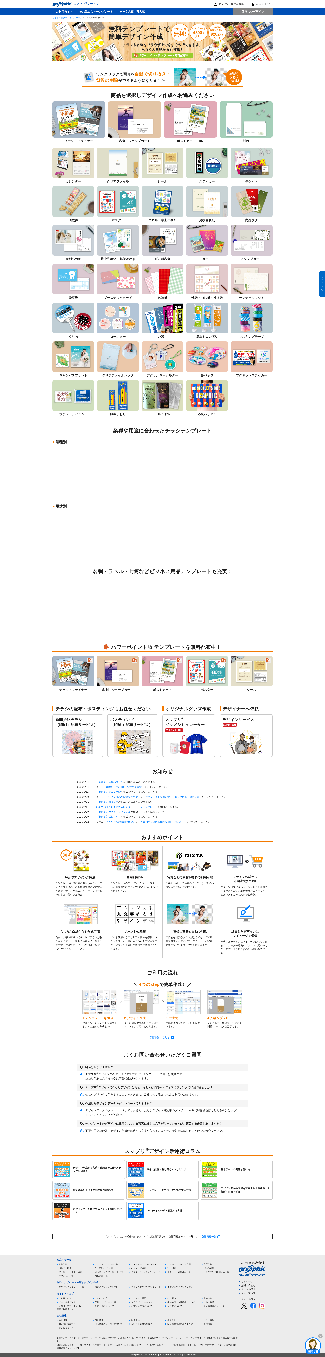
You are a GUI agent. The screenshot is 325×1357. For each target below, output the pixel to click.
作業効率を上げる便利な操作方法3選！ (162, 821)
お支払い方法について (141, 1306)
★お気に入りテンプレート (96, 11)
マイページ (247, 1281)
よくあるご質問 (138, 1298)
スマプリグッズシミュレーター (146, 1272)
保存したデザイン (253, 11)
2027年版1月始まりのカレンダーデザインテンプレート (127, 807)
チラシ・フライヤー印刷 (106, 1264)
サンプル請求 (248, 1289)
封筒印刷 (171, 1268)
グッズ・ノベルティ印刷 (70, 1272)
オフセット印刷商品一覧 (179, 1272)
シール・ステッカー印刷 (179, 1264)
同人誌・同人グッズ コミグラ (109, 1272)
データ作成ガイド (67, 1302)
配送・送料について (104, 1306)
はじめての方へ (102, 1298)
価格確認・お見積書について (181, 1302)
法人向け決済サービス (214, 1306)
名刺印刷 (63, 1264)
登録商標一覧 (209, 1236)
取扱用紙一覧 (101, 1276)
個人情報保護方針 (67, 1324)
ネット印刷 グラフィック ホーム (67, 18)
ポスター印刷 (65, 1268)
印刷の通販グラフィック (68, 1345)
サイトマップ (248, 1293)
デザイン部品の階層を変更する (123, 797)
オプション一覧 (66, 1276)
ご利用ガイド (64, 11)
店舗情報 (99, 1320)
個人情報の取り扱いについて (109, 1324)
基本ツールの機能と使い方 (121, 821)
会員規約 (171, 1320)
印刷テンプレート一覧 (105, 1302)
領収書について (174, 1306)
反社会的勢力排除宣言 (141, 1324)
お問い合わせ (248, 1285)
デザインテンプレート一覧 (71, 1287)
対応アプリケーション (141, 1302)
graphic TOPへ (264, 4)
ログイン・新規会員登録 (232, 4)
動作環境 (171, 1298)
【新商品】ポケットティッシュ (113, 811)
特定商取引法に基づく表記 (180, 1324)
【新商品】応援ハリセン (109, 782)
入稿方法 (208, 1298)
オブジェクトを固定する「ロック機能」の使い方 (172, 797)
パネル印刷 (209, 1268)
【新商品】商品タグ (107, 801)
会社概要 (63, 1320)
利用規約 (135, 1320)
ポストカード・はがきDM (143, 1264)
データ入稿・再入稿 (132, 11)
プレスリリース (66, 1328)
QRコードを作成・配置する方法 (124, 787)
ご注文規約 (209, 1320)
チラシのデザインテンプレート (146, 1287)
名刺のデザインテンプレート (109, 1287)
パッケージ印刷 (138, 1268)
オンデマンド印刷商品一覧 (216, 1272)
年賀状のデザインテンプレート (182, 1287)
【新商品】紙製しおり (108, 816)
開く (313, 1345)
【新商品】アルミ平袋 (108, 791)
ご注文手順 (209, 1302)
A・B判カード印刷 (104, 1268)
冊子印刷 (208, 1264)
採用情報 (208, 1324)
